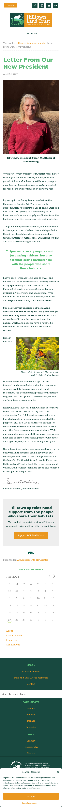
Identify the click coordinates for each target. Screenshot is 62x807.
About (9, 631)
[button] (57, 772)
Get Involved (13, 644)
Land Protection (14, 635)
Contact (31, 684)
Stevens (31, 753)
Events (31, 708)
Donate (11, 5)
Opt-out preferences (29, 803)
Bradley (31, 740)
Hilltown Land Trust (31, 20)
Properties (11, 640)
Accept (31, 796)
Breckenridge (31, 747)
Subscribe (31, 727)
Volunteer (31, 714)
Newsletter (42, 560)
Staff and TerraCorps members (31, 677)
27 (9, 620)
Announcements (26, 560)
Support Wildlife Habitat (31, 535)
